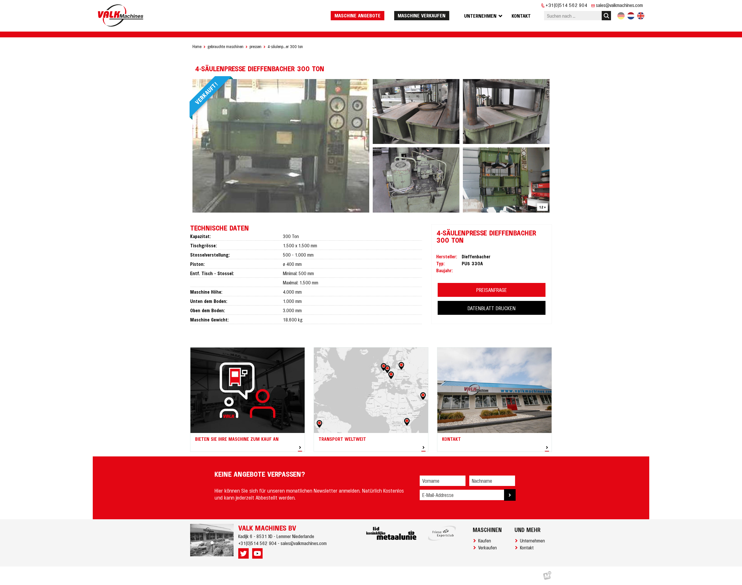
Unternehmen (533, 540)
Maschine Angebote (357, 15)
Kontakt (528, 547)
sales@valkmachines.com (619, 5)
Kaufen (486, 540)
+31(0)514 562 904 (566, 5)
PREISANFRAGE (491, 290)
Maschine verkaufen (421, 15)
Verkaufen (489, 547)
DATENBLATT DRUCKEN (492, 308)
